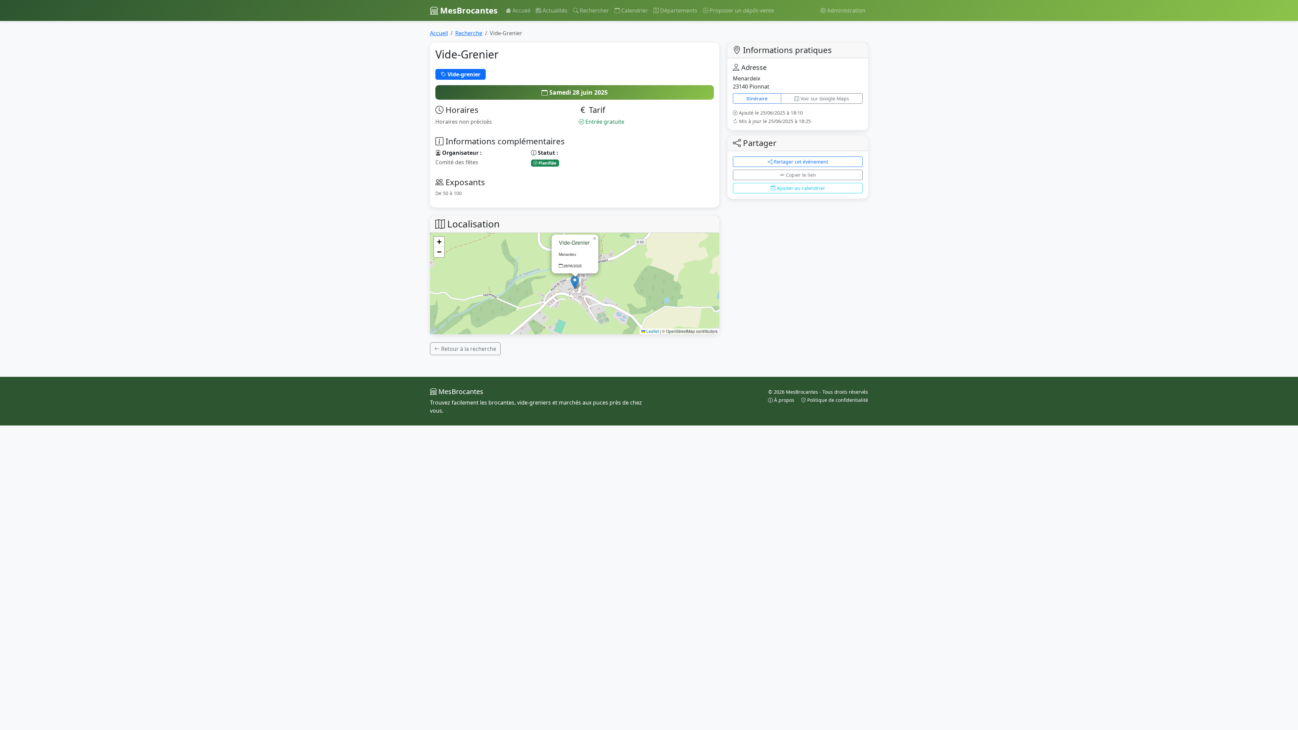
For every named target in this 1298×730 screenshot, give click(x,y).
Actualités (554, 10)
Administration (845, 10)
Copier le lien (800, 175)
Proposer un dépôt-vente (741, 10)
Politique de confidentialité (837, 400)
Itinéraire (757, 98)
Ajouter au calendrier (800, 188)
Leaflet (652, 331)
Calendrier (634, 10)
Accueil (520, 10)
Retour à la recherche (468, 348)
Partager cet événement (800, 162)
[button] (575, 282)
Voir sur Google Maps (824, 98)
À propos (784, 400)
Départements (678, 10)
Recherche (468, 33)
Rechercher (593, 10)
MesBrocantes (468, 10)
